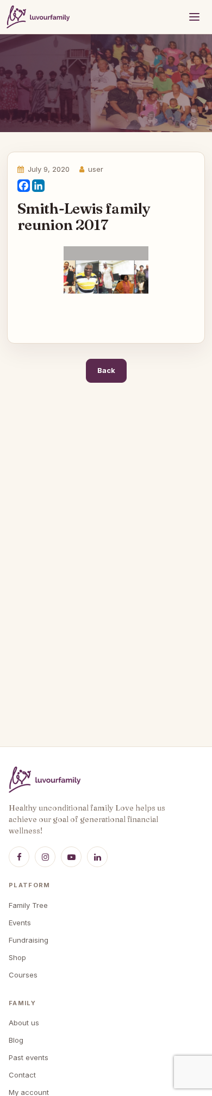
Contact (22, 1074)
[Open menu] (194, 16)
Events (20, 922)
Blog (16, 1040)
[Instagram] (45, 856)
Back (106, 370)
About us (24, 1022)
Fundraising (28, 940)
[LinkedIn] (38, 186)
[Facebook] (23, 186)
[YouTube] (71, 856)
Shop (17, 957)
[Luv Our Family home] (38, 16)
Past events (28, 1057)
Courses (23, 974)
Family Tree (28, 905)
